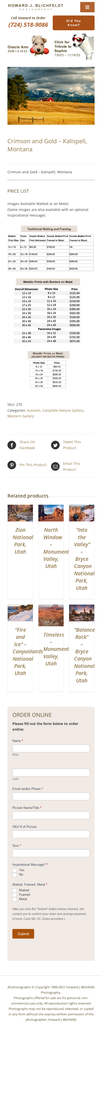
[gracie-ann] (28, 37)
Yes (21, 870)
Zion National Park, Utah (23, 540)
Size (16, 846)
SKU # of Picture (24, 827)
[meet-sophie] (73, 34)
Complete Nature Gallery (62, 410)
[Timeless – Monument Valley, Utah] (51, 607)
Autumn (33, 410)
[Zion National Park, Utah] (20, 507)
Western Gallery (20, 416)
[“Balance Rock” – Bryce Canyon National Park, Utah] (81, 607)
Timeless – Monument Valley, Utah (56, 649)
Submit (23, 934)
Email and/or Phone (27, 789)
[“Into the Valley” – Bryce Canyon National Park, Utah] (81, 507)
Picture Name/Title (26, 808)
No (20, 875)
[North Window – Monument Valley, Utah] (51, 507)
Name (17, 741)
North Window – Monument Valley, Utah (56, 547)
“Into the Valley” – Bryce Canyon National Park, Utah (84, 558)
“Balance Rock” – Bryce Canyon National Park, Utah (84, 655)
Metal (22, 899)
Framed (24, 894)
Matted (23, 890)
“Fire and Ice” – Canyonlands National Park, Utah (28, 651)
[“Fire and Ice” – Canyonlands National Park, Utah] (20, 607)
